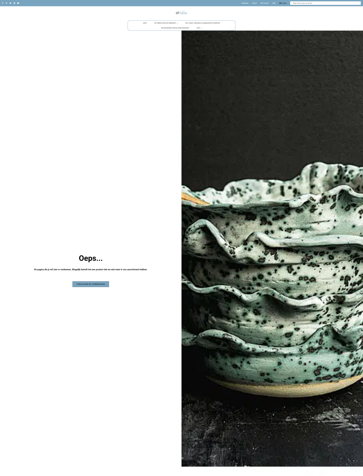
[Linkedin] (10, 3)
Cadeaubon (245, 3)
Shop (198, 28)
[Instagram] (6, 3)
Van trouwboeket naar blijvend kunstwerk (175, 28)
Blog (274, 3)
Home (145, 23)
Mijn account (265, 3)
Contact (254, 3)
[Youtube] (18, 3)
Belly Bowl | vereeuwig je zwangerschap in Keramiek (203, 23)
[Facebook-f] (2, 3)
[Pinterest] (14, 3)
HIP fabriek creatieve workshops (165, 23)
